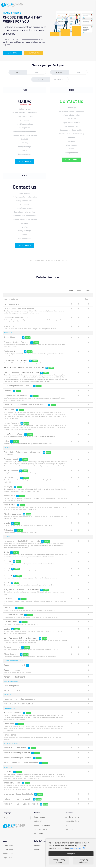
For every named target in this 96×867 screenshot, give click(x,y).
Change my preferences (83, 860)
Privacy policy (8, 845)
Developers (70, 829)
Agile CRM (38, 821)
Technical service (40, 829)
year (78, 72)
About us (37, 845)
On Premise (59, 79)
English (7, 818)
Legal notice (7, 858)
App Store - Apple (72, 817)
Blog (67, 825)
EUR (18, 72)
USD (36, 72)
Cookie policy (8, 849)
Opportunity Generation (43, 825)
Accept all (71, 854)
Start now (12, 53)
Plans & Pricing (40, 834)
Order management (41, 817)
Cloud (41, 79)
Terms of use (8, 853)
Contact (37, 849)
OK (84, 848)
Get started (24, 161)
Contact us (34, 53)
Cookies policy (75, 848)
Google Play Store (72, 821)
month (59, 72)
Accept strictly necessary (59, 860)
